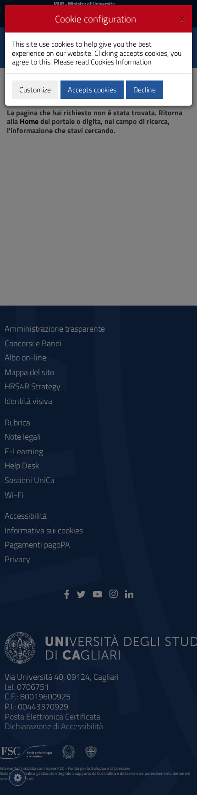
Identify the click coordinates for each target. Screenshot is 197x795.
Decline (144, 89)
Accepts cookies (92, 89)
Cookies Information (121, 61)
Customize (35, 89)
